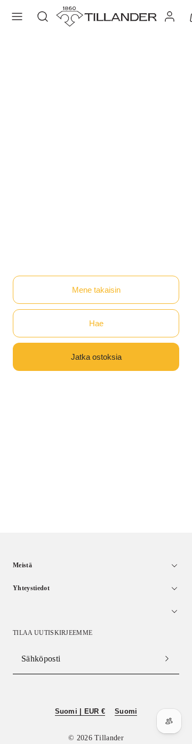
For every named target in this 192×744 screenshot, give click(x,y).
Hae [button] (96, 323)
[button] (17, 16)
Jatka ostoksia (96, 356)
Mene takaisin (96, 289)
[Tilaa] (167, 658)
